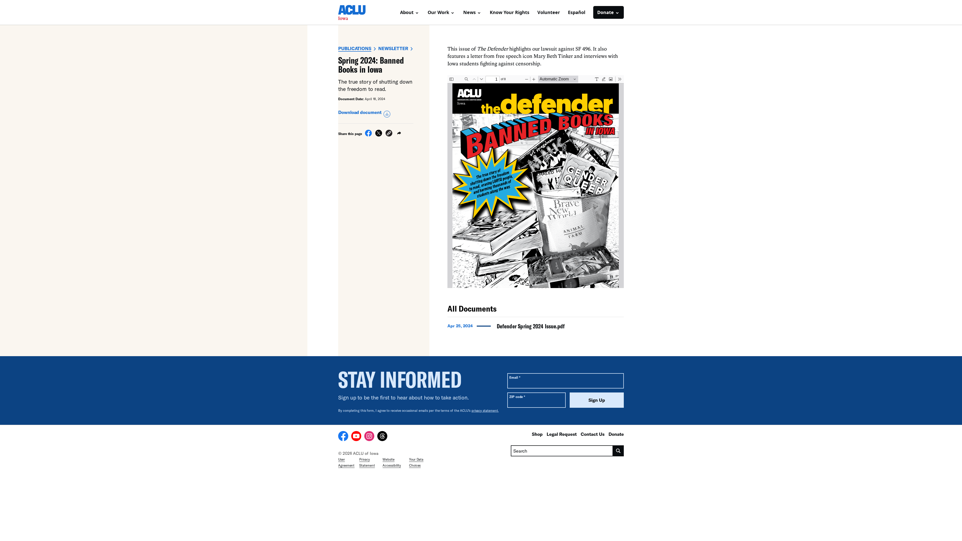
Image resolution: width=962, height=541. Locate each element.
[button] (389, 134)
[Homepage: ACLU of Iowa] (355, 12)
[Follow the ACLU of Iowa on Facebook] (343, 437)
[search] (618, 450)
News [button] (469, 12)
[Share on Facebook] (368, 135)
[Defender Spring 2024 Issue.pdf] (535, 327)
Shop (537, 434)
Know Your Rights (509, 12)
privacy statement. (485, 411)
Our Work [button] (438, 12)
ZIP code (517, 396)
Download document (360, 112)
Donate (616, 434)
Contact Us (593, 434)
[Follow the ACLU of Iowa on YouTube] (356, 437)
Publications (354, 48)
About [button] (407, 12)
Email (514, 377)
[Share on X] (378, 135)
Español (576, 12)
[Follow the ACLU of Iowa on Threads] (382, 437)
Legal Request (562, 434)
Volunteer (548, 12)
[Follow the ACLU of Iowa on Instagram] (369, 437)
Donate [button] (605, 12)
